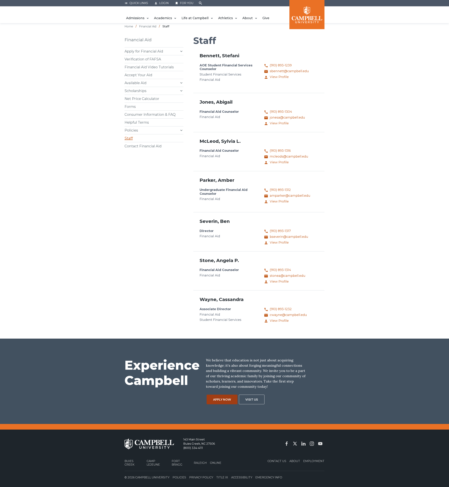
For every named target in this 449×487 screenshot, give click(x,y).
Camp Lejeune (153, 462)
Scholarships (135, 91)
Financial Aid (138, 39)
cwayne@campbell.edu (288, 315)
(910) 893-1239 (281, 65)
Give (265, 18)
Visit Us (251, 399)
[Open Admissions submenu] (147, 18)
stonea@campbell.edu (287, 276)
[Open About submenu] (256, 18)
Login (161, 3)
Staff (129, 138)
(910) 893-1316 (280, 151)
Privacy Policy (201, 477)
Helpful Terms (137, 122)
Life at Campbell (195, 18)
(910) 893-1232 (281, 309)
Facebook (286, 443)
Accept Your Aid (138, 75)
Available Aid (135, 83)
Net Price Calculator (142, 99)
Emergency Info (268, 477)
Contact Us (276, 461)
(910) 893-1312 (280, 190)
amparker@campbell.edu (290, 196)
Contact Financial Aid (143, 146)
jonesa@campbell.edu (287, 117)
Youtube (320, 443)
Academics (163, 18)
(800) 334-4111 (193, 448)
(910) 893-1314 (280, 270)
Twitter (295, 443)
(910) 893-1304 (281, 112)
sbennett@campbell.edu (289, 71)
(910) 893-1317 (280, 231)
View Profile (279, 77)
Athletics (225, 18)
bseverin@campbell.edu (289, 237)
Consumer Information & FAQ (150, 114)
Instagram (312, 443)
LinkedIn (303, 443)
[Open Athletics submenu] (236, 18)
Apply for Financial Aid (144, 51)
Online (215, 463)
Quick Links (136, 3)
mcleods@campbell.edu (289, 156)
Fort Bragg (177, 462)
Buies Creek (129, 462)
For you (184, 3)
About (247, 18)
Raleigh (200, 463)
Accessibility (241, 477)
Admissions (135, 18)
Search (200, 3)
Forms (130, 106)
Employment (313, 461)
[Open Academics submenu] (175, 18)
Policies (131, 130)
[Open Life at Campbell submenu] (211, 18)
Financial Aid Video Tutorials (149, 67)
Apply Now (222, 399)
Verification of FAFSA (143, 59)
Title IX (222, 477)
